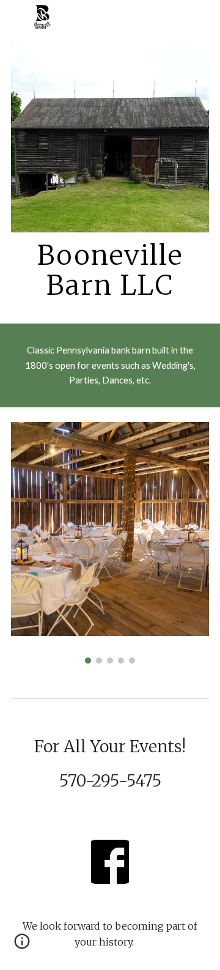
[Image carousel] (110, 542)
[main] (110, 270)
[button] (22, 945)
